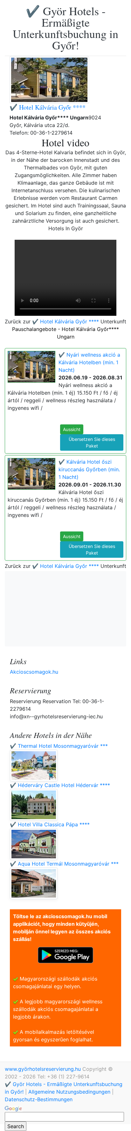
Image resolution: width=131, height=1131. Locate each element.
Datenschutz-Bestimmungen (38, 1099)
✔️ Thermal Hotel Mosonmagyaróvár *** (59, 746)
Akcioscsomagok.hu (34, 672)
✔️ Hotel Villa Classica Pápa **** (50, 824)
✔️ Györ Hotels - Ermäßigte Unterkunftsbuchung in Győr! (65, 28)
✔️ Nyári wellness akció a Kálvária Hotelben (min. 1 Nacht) (89, 362)
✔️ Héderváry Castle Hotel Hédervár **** (60, 785)
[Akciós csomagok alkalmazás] (65, 954)
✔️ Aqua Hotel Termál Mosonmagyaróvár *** (64, 864)
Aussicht (71, 429)
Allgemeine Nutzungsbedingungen (69, 1092)
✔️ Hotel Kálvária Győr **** (48, 107)
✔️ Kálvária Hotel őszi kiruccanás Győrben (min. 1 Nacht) (89, 469)
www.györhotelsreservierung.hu (43, 1069)
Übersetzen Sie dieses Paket (92, 442)
